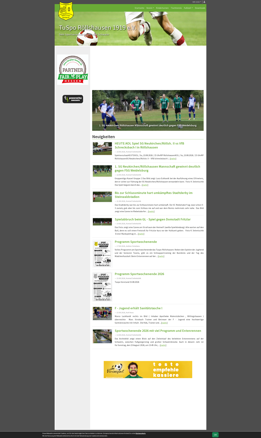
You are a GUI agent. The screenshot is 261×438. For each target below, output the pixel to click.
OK (215, 434)
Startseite (139, 8)
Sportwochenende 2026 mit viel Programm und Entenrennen (158, 331)
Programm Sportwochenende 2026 (139, 274)
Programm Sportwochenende (136, 242)
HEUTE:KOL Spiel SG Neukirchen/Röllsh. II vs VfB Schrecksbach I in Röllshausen (149, 145)
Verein (149, 8)
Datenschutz (141, 433)
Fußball (187, 8)
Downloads (200, 8)
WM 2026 (196, 2)
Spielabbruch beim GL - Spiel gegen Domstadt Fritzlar (153, 219)
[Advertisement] (148, 69)
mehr (172, 158)
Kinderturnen (162, 8)
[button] (100, 110)
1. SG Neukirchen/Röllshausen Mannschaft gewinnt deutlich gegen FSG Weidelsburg (157, 168)
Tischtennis (176, 8)
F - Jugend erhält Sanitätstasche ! (138, 308)
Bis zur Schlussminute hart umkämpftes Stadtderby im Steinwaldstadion (153, 195)
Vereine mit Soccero (148, 353)
